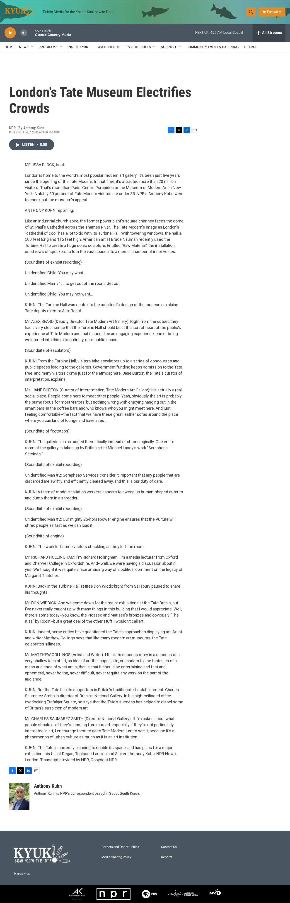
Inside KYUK (78, 47)
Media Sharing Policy (116, 857)
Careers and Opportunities (120, 847)
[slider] (31, 32)
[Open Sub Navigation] (32, 47)
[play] (10, 32)
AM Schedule (110, 47)
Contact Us (169, 847)
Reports (166, 857)
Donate (274, 11)
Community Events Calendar (213, 47)
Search (251, 47)
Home (9, 47)
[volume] (24, 33)
